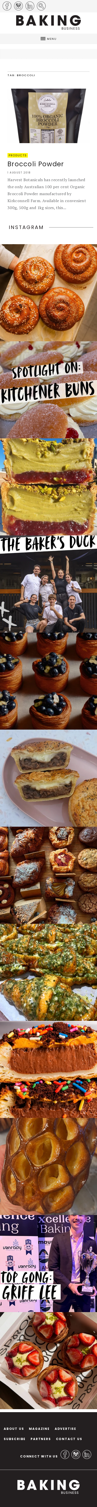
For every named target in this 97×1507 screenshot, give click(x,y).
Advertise (65, 1429)
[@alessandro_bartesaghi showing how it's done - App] (48, 1166)
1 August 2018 (19, 172)
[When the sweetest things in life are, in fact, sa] (48, 972)
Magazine (39, 1429)
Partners (41, 1439)
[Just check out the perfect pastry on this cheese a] (48, 778)
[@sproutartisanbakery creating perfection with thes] (48, 1360)
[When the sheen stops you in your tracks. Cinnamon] (48, 292)
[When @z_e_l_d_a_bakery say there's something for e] (48, 875)
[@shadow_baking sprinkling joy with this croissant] (48, 1069)
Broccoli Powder (35, 164)
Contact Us (69, 1439)
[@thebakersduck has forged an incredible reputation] (48, 584)
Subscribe (15, 1439)
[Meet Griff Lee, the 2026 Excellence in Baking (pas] (48, 1263)
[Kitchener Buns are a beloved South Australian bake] (48, 389)
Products (18, 155)
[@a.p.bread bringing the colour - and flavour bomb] (48, 486)
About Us (14, 1429)
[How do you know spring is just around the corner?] (48, 681)
